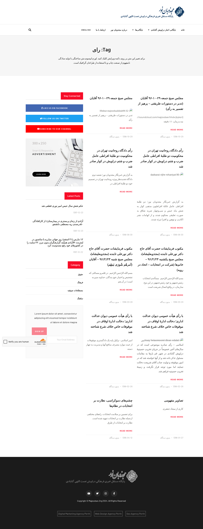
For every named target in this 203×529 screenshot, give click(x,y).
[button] (29, 29)
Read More (177, 130)
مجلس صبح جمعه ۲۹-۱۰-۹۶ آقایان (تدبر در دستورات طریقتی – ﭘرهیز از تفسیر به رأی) (160, 103)
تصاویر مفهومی (173, 400)
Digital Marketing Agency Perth (74, 513)
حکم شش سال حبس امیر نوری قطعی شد (62, 206)
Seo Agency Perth (135, 513)
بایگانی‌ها (139, 29)
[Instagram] (106, 493)
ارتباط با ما (100, 29)
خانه (183, 29)
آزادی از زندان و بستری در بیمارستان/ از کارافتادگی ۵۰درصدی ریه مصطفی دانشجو (58, 222)
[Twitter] (97, 493)
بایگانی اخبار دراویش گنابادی (163, 29)
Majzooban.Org (95, 501)
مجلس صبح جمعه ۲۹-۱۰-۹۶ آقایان (111, 98)
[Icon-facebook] (114, 493)
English (86, 29)
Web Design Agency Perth (108, 513)
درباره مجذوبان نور (119, 29)
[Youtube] (89, 493)
